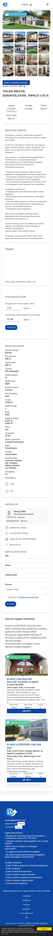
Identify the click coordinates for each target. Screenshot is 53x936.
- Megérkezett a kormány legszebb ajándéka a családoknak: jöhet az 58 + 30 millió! (25, 837)
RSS (26, 917)
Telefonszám (11, 575)
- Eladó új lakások (12, 868)
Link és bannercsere (26, 913)
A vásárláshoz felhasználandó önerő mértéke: (23, 315)
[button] (26, 4)
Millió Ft (27, 308)
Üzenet (8, 584)
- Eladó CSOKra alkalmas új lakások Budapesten (26, 866)
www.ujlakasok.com (15, 820)
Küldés (10, 604)
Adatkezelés (26, 900)
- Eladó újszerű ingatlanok (16, 883)
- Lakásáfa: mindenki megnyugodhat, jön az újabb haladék (26, 842)
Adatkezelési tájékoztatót (29, 597)
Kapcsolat (26, 905)
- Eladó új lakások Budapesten (18, 871)
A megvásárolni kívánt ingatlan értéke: (20, 304)
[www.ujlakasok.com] (6, 4)
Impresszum (26, 909)
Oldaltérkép (26, 896)
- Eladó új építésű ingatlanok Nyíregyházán (23, 877)
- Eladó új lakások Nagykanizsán (19, 880)
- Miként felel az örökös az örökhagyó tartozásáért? (21, 847)
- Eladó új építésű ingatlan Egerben (20, 874)
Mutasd (21, 517)
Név (7, 556)
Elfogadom (44, 929)
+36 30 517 (11, 517)
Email (7, 565)
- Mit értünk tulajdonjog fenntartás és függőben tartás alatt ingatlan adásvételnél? (25, 856)
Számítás (11, 327)
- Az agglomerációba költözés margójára (22, 852)
